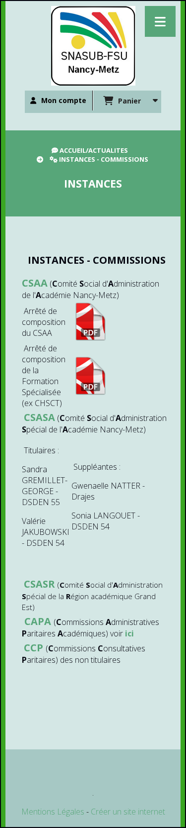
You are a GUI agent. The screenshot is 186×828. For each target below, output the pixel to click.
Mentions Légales (52, 811)
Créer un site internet (128, 811)
